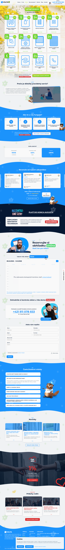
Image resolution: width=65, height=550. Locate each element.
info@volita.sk (32, 536)
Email (8, 333)
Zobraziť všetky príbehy (32, 519)
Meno (8, 328)
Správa (8, 342)
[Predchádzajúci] (55, 261)
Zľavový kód (9, 337)
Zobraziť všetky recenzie (32, 198)
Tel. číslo (35, 333)
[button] (46, 94)
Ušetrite (38, 2)
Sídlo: (48, 534)
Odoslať (10, 356)
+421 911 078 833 (58, 2)
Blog (42, 2)
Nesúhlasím (29, 546)
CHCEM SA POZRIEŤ (46, 197)
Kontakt (45, 2)
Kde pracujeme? (32, 2)
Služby (26, 2)
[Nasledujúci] (57, 261)
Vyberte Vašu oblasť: (23, 256)
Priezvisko (36, 328)
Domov (19, 2)
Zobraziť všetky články (32, 445)
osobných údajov (21, 352)
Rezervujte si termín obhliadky (41, 75)
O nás (23, 2)
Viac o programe (32, 480)
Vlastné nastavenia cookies (40, 546)
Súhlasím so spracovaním (16, 352)
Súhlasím (20, 546)
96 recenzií (35, 195)
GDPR (11, 548)
